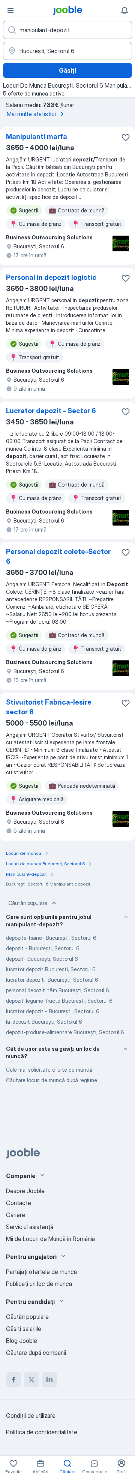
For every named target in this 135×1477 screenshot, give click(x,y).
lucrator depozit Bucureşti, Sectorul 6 (51, 969)
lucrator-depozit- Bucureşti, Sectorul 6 (52, 980)
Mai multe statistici (31, 114)
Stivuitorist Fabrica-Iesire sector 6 (49, 707)
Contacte (18, 1203)
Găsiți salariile (23, 1328)
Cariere (15, 1215)
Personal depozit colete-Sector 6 (58, 556)
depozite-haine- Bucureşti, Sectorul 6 (51, 938)
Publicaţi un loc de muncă (39, 1283)
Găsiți (67, 70)
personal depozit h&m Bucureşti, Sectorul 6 (57, 990)
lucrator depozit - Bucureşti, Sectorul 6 (52, 1011)
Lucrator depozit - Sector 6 (51, 411)
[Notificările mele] (124, 10)
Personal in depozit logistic (51, 277)
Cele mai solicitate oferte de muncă (49, 1069)
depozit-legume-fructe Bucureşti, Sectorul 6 (59, 1001)
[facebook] (13, 1379)
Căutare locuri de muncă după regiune (51, 1080)
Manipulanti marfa (36, 136)
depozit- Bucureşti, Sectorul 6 (42, 959)
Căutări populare (27, 903)
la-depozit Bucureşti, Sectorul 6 (44, 1022)
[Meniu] (10, 10)
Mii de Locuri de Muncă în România (50, 1239)
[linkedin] (49, 1379)
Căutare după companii (36, 1352)
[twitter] (31, 1379)
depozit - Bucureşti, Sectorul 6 (43, 948)
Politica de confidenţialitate (41, 1432)
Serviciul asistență (29, 1227)
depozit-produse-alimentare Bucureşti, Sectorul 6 (65, 1032)
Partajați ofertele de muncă (41, 1271)
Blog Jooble (21, 1340)
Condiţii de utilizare (31, 1415)
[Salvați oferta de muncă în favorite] (125, 137)
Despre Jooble (25, 1191)
